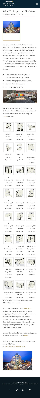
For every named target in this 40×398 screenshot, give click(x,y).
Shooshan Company (9, 3)
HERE (5, 116)
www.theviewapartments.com (15, 346)
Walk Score (27, 308)
